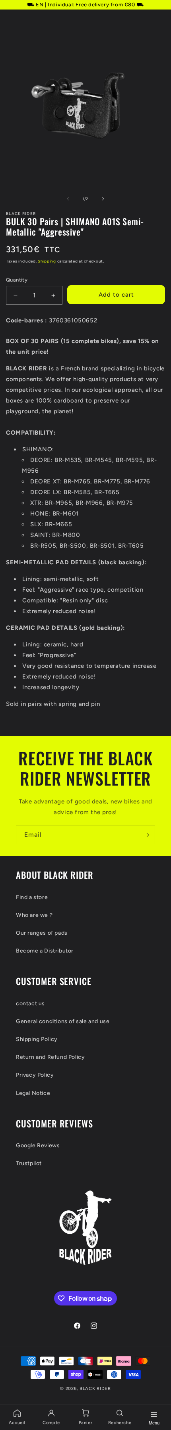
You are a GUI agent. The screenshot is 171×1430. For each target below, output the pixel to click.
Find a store (32, 897)
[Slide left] (68, 198)
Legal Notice (33, 1093)
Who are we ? (34, 915)
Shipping (47, 261)
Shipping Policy (37, 1039)
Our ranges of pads (42, 933)
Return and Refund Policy (50, 1057)
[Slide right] (103, 198)
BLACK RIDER (95, 1388)
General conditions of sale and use (62, 1021)
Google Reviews (38, 1145)
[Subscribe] (146, 835)
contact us (30, 1003)
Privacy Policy (35, 1075)
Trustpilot (29, 1163)
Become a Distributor (45, 950)
